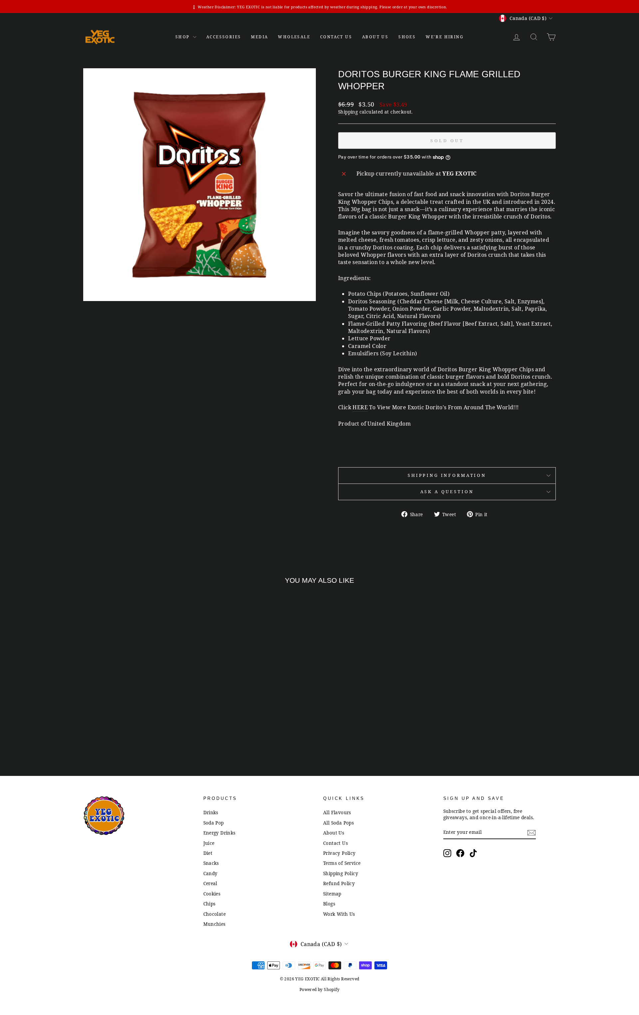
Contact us (336, 37)
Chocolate (214, 914)
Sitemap (332, 893)
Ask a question (447, 492)
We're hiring (445, 37)
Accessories (223, 37)
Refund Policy (339, 883)
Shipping (348, 112)
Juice (209, 843)
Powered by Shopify (319, 989)
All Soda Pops (338, 823)
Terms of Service (341, 863)
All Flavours (337, 812)
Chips (209, 903)
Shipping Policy (340, 873)
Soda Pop (213, 823)
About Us (375, 37)
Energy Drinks (219, 833)
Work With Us (339, 914)
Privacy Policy (339, 853)
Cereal (210, 883)
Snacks (211, 863)
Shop (183, 37)
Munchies (214, 924)
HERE (360, 407)
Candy (210, 873)
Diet (208, 853)
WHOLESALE (294, 37)
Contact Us (335, 843)
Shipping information (447, 475)
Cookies (212, 893)
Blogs (329, 903)
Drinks (210, 812)
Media (259, 37)
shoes (407, 37)
